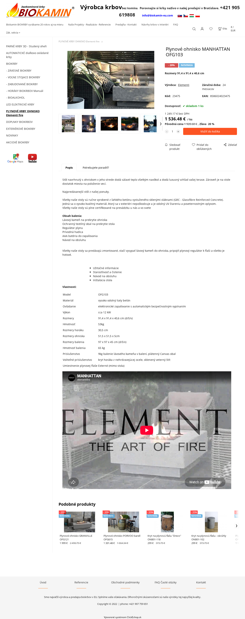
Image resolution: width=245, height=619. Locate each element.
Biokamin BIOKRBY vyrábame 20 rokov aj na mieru (34, 24)
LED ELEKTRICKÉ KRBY (20, 104)
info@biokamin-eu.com (157, 15)
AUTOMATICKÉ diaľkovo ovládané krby (27, 55)
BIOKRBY (11, 63)
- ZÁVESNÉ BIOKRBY (18, 70)
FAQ (175, 24)
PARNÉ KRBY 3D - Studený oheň (26, 46)
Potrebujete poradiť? (96, 167)
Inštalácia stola (102, 280)
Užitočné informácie (106, 268)
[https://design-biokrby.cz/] (186, 15)
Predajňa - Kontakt (126, 24)
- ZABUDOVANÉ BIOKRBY (22, 84)
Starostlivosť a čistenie (107, 272)
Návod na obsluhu (105, 276)
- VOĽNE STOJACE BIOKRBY (23, 77)
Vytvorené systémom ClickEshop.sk (122, 617)
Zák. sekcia (12, 32)
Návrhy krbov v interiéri (154, 24)
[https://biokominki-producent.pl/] (197, 15)
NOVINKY (12, 135)
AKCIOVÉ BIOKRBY (17, 142)
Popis (69, 167)
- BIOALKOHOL (15, 97)
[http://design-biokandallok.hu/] (192, 15)
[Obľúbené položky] (211, 28)
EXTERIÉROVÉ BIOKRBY (20, 129)
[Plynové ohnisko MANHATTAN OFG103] (111, 80)
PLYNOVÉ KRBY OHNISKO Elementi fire (23, 113)
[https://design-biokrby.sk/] (180, 15)
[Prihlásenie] (202, 28)
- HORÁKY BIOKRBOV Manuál (24, 91)
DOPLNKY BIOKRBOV (19, 122)
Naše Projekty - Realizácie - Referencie (89, 24)
